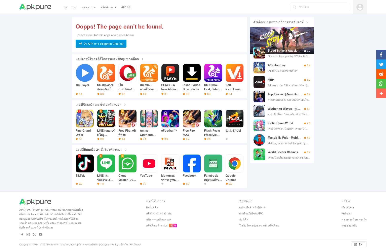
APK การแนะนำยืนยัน (159, 213)
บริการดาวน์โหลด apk (158, 219)
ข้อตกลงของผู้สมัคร (88, 244)
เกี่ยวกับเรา (348, 207)
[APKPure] (35, 7)
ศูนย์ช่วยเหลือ (349, 225)
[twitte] (34, 234)
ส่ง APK (243, 219)
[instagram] (28, 234)
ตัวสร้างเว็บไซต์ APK (251, 213)
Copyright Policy (109, 244)
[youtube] (40, 234)
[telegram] (21, 234)
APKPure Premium (157, 225)
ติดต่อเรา (347, 213)
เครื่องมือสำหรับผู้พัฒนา (252, 207)
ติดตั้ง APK (152, 207)
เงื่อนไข (124, 244)
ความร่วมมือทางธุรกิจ (354, 219)
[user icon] (359, 7)
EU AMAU (135, 244)
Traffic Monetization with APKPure (259, 225)
